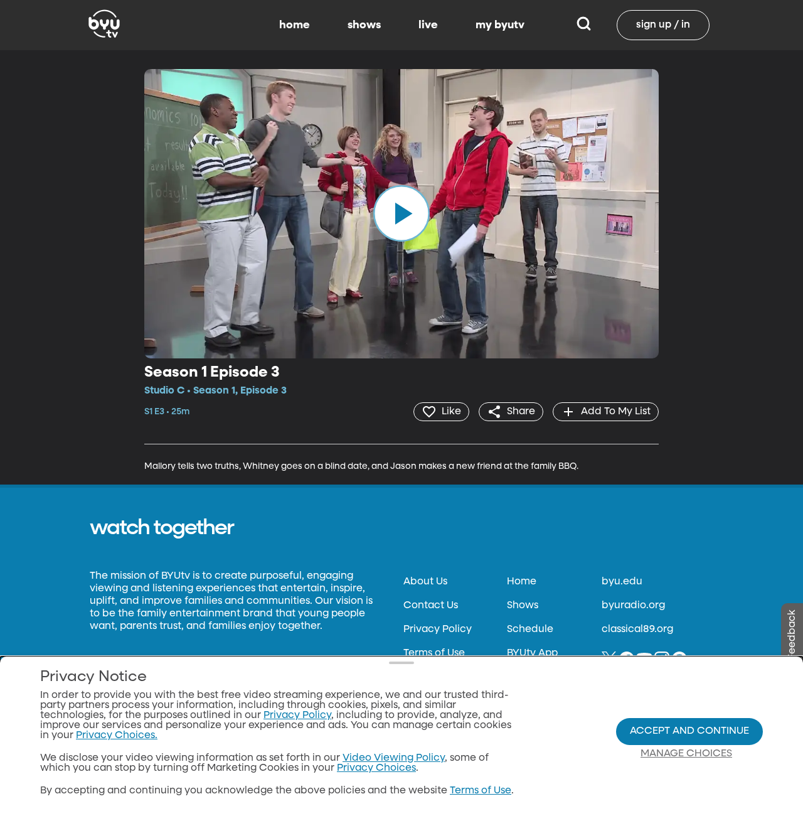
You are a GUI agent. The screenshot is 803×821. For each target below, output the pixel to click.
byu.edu (622, 582)
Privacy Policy (437, 630)
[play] (401, 213)
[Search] (583, 25)
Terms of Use (434, 653)
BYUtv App (532, 653)
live (428, 25)
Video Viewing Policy (394, 758)
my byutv (500, 25)
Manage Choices (686, 754)
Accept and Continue (689, 731)
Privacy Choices (376, 768)
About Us (425, 582)
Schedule (530, 630)
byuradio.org (633, 606)
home (294, 25)
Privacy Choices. (116, 736)
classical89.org (637, 630)
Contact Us (430, 606)
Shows (522, 606)
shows (364, 25)
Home (521, 582)
